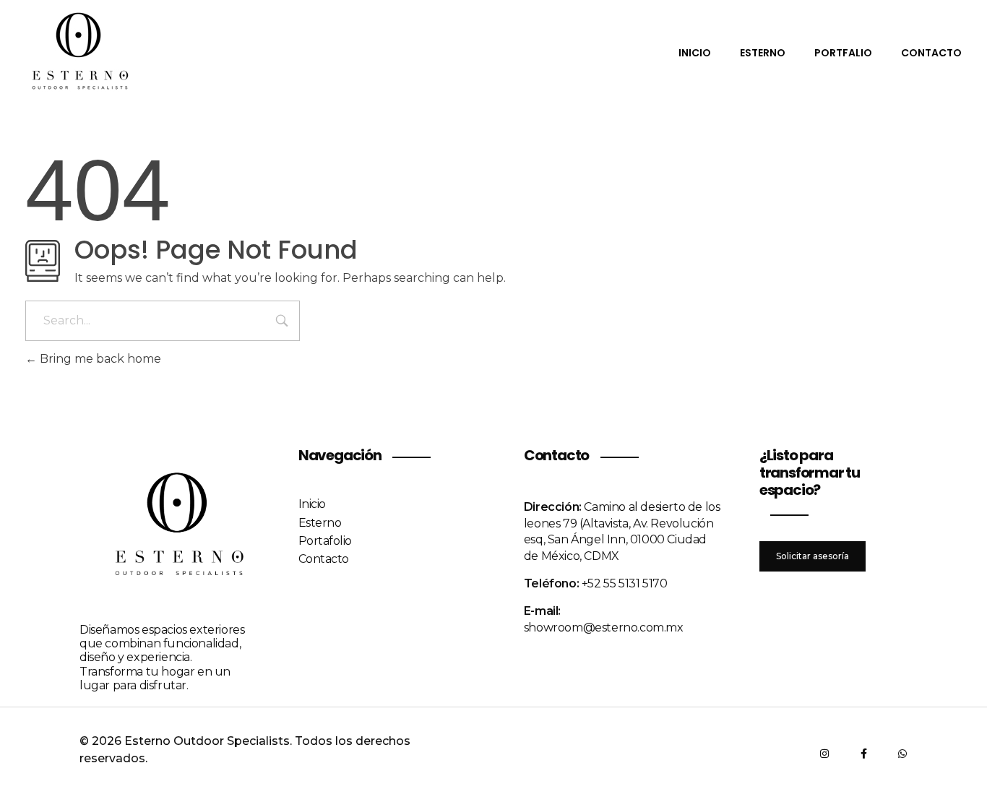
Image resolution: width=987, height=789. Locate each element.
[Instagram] (824, 754)
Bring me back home (99, 359)
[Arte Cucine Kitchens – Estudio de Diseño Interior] (79, 51)
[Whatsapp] (902, 754)
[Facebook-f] (863, 754)
